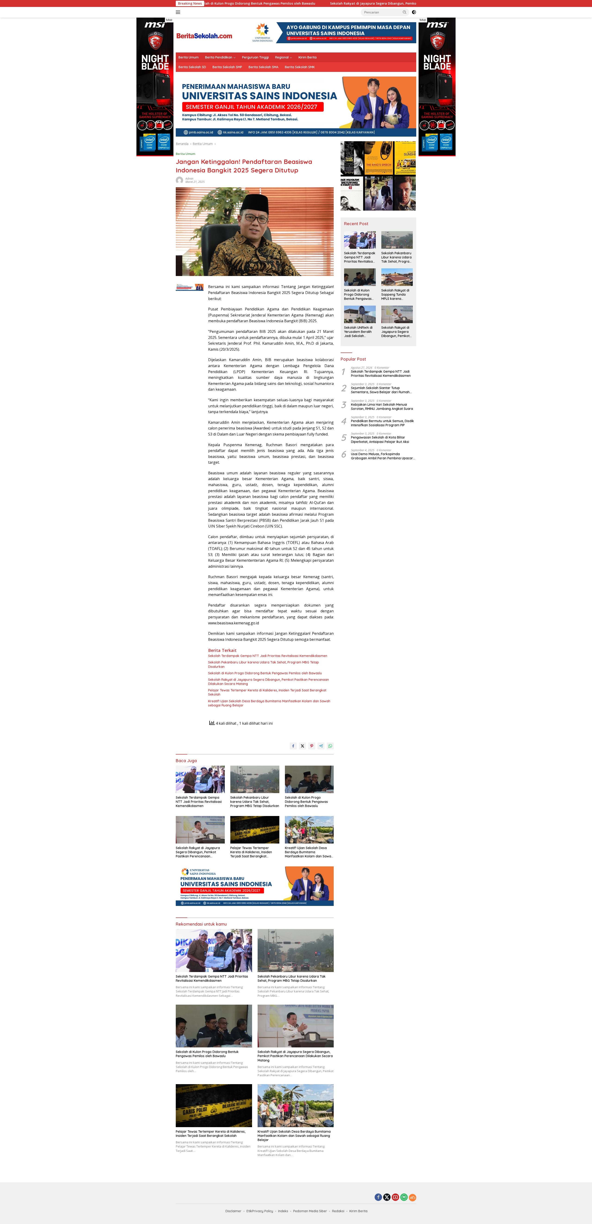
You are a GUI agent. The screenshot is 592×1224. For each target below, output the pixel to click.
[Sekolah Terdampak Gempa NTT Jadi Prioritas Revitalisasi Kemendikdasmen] (200, 779)
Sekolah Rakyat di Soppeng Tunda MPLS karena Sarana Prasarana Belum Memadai (395, 294)
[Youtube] (395, 1197)
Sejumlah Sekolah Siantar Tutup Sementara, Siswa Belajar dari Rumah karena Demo (380, 390)
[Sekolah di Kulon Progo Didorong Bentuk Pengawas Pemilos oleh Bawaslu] (309, 779)
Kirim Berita (308, 57)
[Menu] (179, 12)
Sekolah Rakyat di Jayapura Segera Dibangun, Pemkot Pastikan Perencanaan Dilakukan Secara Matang (342, 3)
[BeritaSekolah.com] (205, 34)
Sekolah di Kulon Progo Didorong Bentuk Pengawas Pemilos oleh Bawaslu (265, 673)
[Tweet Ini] (302, 745)
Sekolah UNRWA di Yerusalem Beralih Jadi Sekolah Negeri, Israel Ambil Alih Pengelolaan (359, 331)
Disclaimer (233, 1211)
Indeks (283, 1211)
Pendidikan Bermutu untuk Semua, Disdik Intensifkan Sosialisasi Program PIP (382, 423)
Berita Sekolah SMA (263, 67)
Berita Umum (189, 57)
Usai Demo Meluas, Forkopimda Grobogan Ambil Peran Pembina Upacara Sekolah (383, 456)
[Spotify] (404, 1197)
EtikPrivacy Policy (260, 1211)
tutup (169, 19)
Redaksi (338, 1211)
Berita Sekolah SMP (227, 67)
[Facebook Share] (293, 745)
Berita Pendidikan (218, 57)
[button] (404, 12)
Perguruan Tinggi (255, 57)
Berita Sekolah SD (192, 67)
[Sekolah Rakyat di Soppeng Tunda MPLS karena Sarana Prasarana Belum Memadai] (397, 277)
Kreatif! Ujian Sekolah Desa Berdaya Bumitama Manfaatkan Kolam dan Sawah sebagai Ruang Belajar (269, 703)
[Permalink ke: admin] (179, 180)
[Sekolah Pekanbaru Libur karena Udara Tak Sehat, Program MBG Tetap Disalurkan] (254, 779)
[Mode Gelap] (414, 12)
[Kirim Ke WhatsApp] (330, 745)
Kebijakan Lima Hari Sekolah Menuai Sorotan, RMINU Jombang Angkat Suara (382, 406)
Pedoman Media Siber (310, 1211)
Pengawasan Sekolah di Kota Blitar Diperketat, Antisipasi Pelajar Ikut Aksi (380, 439)
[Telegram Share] (321, 745)
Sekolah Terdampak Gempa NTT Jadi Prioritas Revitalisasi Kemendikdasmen (267, 656)
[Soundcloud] (412, 1197)
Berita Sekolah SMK (300, 67)
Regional (282, 57)
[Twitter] (387, 1197)
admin (189, 179)
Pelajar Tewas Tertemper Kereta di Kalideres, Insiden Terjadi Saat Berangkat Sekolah (267, 692)
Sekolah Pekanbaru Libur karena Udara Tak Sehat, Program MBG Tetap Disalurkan (263, 664)
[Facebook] (378, 1197)
